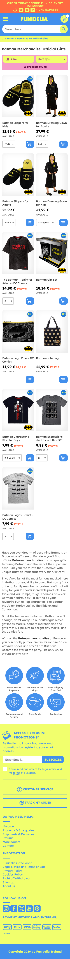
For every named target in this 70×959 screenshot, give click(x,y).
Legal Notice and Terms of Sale (24, 867)
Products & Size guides (18, 830)
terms (16, 772)
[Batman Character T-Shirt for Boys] (18, 410)
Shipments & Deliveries (18, 834)
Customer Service (37, 789)
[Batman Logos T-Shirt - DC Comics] (18, 488)
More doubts (11, 842)
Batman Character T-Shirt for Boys (16, 438)
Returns (8, 838)
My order (9, 826)
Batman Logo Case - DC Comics (18, 359)
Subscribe (53, 759)
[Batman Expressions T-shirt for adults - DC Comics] (52, 410)
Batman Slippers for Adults (15, 203)
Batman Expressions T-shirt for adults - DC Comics (51, 438)
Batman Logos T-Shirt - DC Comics (17, 516)
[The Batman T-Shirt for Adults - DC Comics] (18, 253)
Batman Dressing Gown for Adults (51, 124)
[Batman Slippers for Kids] (18, 96)
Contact (8, 845)
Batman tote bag (47, 358)
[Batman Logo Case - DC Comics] (18, 331)
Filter (14, 59)
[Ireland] (6, 909)
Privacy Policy (12, 870)
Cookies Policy (13, 874)
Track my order (37, 802)
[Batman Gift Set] (52, 253)
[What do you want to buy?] (5, 19)
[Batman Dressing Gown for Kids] (52, 174)
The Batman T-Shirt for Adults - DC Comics (17, 281)
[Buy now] (30, 144)
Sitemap (8, 882)
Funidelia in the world (17, 863)
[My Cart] (64, 19)
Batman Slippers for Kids (15, 124)
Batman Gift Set (46, 279)
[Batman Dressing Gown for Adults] (52, 96)
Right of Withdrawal (16, 878)
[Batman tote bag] (52, 331)
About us (9, 886)
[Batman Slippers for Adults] (18, 174)
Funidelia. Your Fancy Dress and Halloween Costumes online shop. (34, 19)
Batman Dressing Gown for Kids (51, 203)
